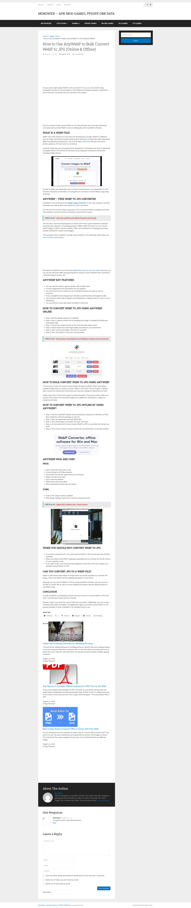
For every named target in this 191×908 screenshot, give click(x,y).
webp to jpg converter (77, 203)
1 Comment (79, 54)
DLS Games (123, 23)
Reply (54, 823)
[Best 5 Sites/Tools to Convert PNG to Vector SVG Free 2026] (60, 726)
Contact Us (50, 4)
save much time (49, 237)
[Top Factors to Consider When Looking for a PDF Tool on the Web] (60, 683)
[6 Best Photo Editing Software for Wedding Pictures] (65, 641)
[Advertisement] (76, 72)
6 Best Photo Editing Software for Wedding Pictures (68, 643)
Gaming (75, 23)
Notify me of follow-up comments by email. (61, 880)
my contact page (102, 800)
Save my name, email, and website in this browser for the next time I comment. (75, 876)
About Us (41, 4)
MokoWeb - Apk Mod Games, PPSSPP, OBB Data (54, 905)
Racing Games (107, 23)
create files (86, 141)
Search (136, 41)
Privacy (59, 4)
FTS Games (137, 23)
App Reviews (46, 23)
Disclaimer (67, 4)
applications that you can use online (86, 270)
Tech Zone (61, 23)
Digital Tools (65, 54)
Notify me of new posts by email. (57, 884)
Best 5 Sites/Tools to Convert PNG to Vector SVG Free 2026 (70, 729)
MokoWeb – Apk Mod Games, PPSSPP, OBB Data (76, 13)
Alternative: (47, 892)
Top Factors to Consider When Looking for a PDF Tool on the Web (74, 686)
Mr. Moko (58, 793)
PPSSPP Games (90, 23)
